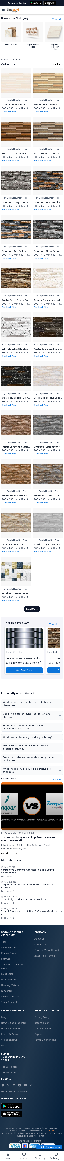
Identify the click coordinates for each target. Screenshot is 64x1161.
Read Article (9, 853)
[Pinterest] (14, 1085)
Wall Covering (8, 979)
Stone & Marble (9, 1002)
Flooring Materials (11, 985)
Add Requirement (51, 1147)
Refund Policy (41, 1022)
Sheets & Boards (10, 996)
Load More (32, 608)
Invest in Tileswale (44, 955)
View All (57, 19)
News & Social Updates (13, 1022)
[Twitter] (8, 1085)
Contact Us (40, 944)
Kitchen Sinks (8, 953)
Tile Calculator (9, 1066)
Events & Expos (9, 1034)
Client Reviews (9, 1039)
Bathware (6, 958)
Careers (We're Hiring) (46, 950)
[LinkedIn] (19, 1085)
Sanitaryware (8, 947)
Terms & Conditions (45, 1039)
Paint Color (7, 973)
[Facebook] (2, 1085)
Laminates (7, 990)
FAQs (4, 1045)
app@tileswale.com (16, 1091)
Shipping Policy (42, 1028)
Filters (59, 64)
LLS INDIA (49, 1130)
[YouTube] (25, 1085)
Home (4, 59)
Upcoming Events (10, 1028)
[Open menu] (3, 10)
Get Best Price (24, 670)
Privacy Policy (41, 1017)
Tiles (3, 941)
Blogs (4, 1017)
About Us (39, 938)
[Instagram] (30, 1085)
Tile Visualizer (9, 1072)
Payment (39, 1034)
